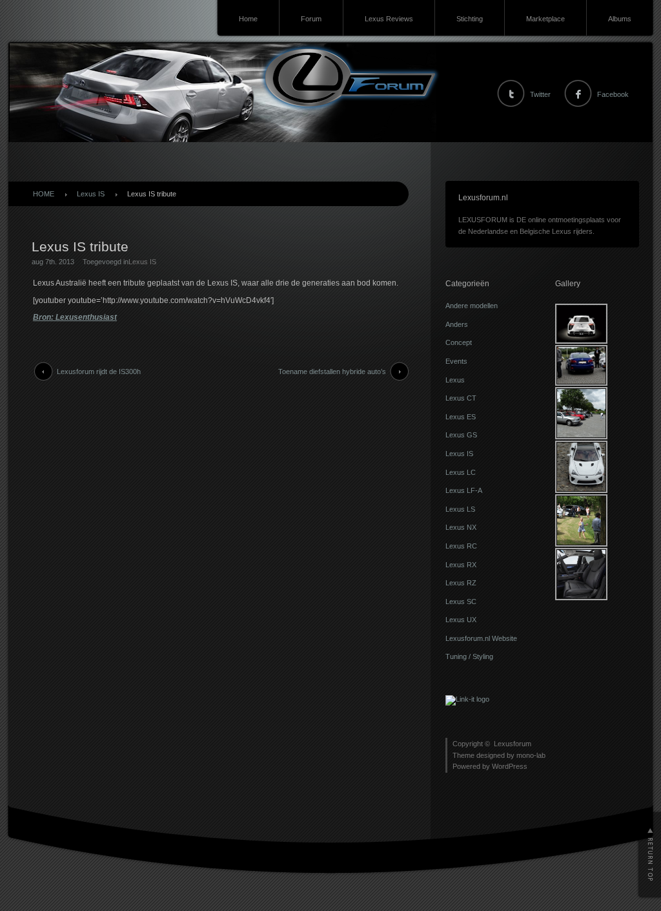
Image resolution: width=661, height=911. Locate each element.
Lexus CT (460, 398)
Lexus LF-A (463, 490)
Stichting (469, 19)
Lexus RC (461, 546)
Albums (619, 19)
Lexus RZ (460, 583)
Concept (458, 342)
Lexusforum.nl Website (481, 638)
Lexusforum (512, 744)
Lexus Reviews (389, 19)
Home (248, 19)
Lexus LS (460, 509)
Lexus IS (91, 194)
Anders (456, 324)
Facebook (613, 94)
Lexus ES (460, 417)
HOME (43, 194)
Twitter (540, 94)
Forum (311, 19)
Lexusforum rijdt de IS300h (99, 371)
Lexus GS (461, 435)
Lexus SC (460, 601)
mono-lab (530, 755)
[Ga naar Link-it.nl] (467, 699)
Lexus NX (460, 527)
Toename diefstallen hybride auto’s (332, 371)
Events (456, 361)
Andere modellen (471, 305)
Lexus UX (460, 619)
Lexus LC (460, 472)
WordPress (509, 766)
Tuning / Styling (469, 656)
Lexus (455, 380)
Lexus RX (460, 565)
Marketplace (545, 19)
